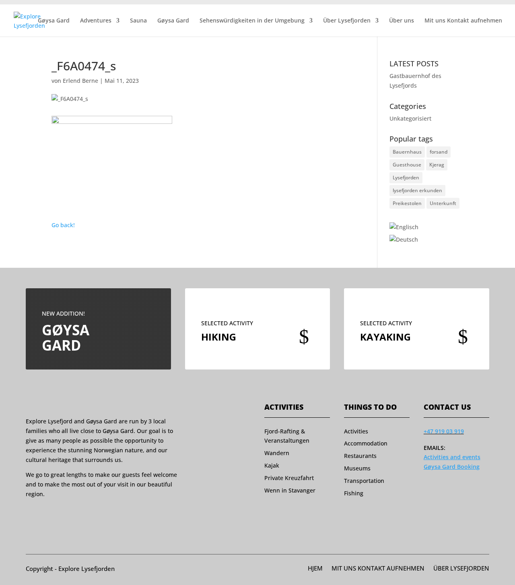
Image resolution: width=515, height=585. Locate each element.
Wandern (276, 453)
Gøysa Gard (54, 21)
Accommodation (365, 443)
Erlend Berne (80, 80)
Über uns (401, 21)
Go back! (63, 225)
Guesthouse (407, 164)
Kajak (271, 465)
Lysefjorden (406, 177)
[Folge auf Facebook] (29, 514)
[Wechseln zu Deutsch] (403, 239)
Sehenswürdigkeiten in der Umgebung (252, 21)
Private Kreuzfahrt (289, 478)
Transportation (364, 480)
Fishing (353, 493)
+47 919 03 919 (444, 431)
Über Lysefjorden (347, 21)
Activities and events (452, 457)
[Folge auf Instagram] (45, 514)
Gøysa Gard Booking (452, 466)
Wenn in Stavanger (289, 490)
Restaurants (360, 456)
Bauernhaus (407, 151)
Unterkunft (443, 203)
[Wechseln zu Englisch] (403, 227)
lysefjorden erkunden (417, 190)
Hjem (315, 569)
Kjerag (436, 164)
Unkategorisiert (410, 118)
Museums (357, 468)
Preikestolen (407, 203)
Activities (356, 431)
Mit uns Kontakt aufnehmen (463, 21)
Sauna (138, 21)
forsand (438, 151)
